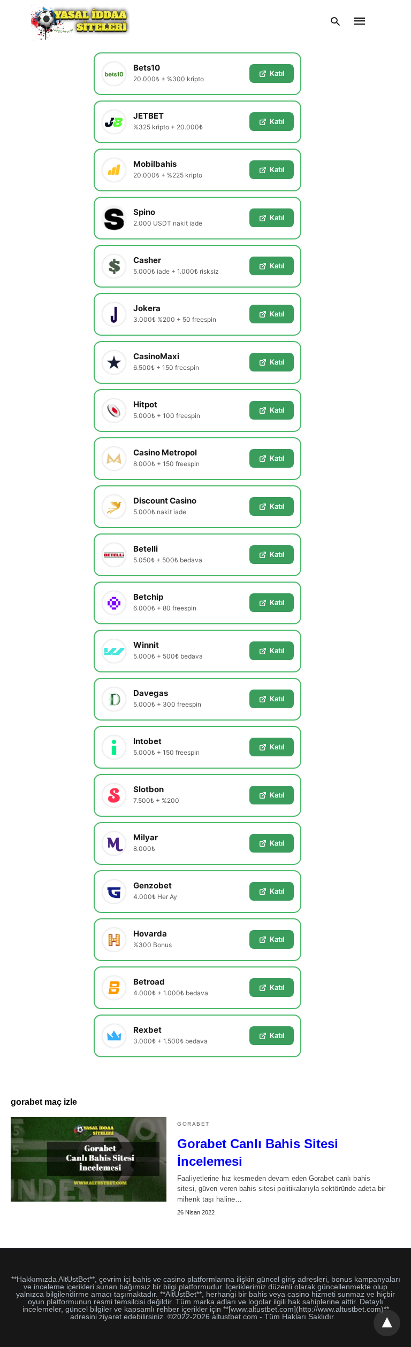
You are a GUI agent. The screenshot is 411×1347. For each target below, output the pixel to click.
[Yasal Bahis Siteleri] (80, 21)
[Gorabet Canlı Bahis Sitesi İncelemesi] (88, 1159)
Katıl (277, 73)
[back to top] (387, 1323)
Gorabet (193, 1124)
